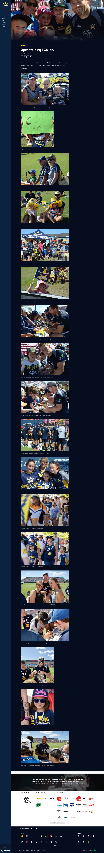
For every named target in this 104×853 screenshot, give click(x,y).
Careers (31, 850)
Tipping (3, 26)
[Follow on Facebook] (31, 829)
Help (34, 850)
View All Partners (57, 822)
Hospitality (4, 38)
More (3, 28)
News (3, 9)
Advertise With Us (43, 850)
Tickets (3, 33)
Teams (3, 18)
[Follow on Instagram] (36, 829)
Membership (4, 31)
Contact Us (38, 850)
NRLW (3, 20)
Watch (3, 11)
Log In (4, 847)
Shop (3, 36)
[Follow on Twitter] (34, 829)
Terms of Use (21, 850)
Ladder (3, 16)
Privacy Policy (26, 850)
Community (4, 22)
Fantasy (4, 24)
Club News (23, 45)
